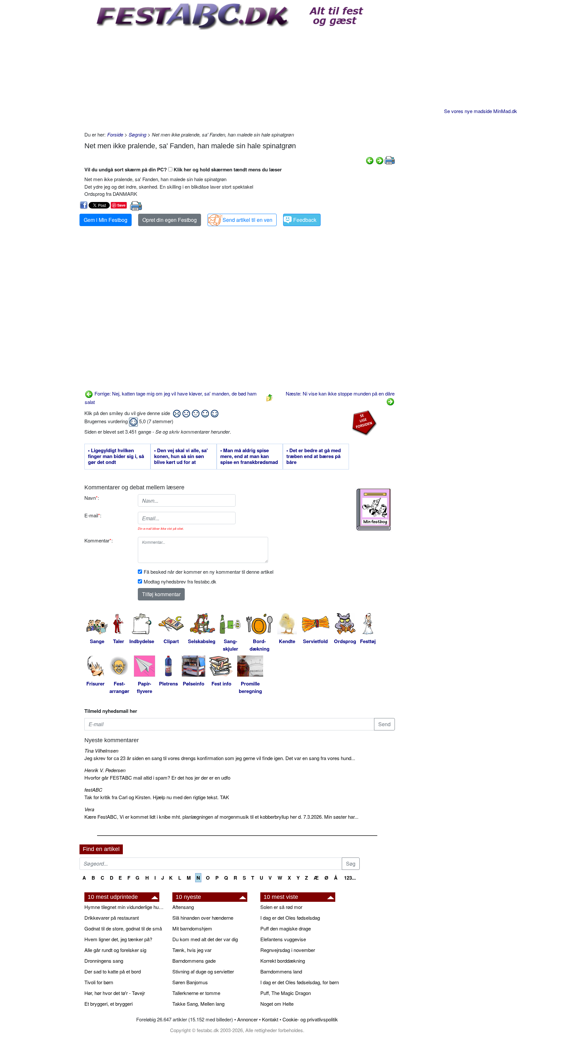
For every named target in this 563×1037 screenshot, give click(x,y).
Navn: (91, 497)
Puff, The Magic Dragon (285, 992)
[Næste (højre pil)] (379, 159)
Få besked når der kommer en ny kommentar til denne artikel (208, 571)
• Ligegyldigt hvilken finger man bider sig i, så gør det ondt (116, 456)
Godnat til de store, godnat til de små (123, 928)
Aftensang (183, 906)
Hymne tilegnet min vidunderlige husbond (125, 906)
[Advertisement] (239, 78)
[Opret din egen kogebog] (373, 509)
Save (121, 205)
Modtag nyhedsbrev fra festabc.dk (180, 581)
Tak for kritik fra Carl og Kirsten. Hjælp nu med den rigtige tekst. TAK (156, 797)
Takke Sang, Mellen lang (198, 1003)
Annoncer (247, 1019)
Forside (115, 134)
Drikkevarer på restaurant (111, 917)
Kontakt (270, 1019)
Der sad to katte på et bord (112, 971)
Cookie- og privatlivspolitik (310, 1019)
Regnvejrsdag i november (287, 949)
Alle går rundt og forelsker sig (115, 949)
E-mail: (92, 515)
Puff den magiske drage (285, 928)
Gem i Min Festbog (105, 219)
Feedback (304, 219)
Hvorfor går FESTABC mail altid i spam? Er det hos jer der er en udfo (157, 777)
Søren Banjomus (190, 982)
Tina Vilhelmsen (101, 750)
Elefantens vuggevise (283, 939)
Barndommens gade (194, 960)
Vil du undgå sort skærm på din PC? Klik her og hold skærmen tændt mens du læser (183, 169)
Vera (89, 809)
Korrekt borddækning (282, 960)
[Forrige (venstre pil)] (370, 159)
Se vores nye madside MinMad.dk (480, 111)
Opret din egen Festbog (169, 219)
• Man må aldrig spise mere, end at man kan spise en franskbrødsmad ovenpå (249, 456)
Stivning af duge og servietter (203, 971)
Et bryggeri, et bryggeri (108, 1003)
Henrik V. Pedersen (104, 770)
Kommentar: (98, 540)
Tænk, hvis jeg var (191, 949)
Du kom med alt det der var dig (205, 939)
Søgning (137, 134)
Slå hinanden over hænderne (202, 917)
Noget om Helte (277, 1003)
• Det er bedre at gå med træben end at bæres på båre (313, 456)
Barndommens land (281, 971)
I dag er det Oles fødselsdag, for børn (299, 982)
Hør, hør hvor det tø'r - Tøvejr (114, 992)
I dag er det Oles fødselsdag (290, 917)
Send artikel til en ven (247, 219)
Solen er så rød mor (281, 906)
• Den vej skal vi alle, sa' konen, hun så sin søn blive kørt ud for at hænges (181, 456)
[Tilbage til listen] (269, 397)
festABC (93, 789)
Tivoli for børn (98, 982)
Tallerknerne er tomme (196, 992)
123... (350, 877)
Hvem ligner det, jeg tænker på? (118, 939)
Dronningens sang (103, 960)
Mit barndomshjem (192, 928)
